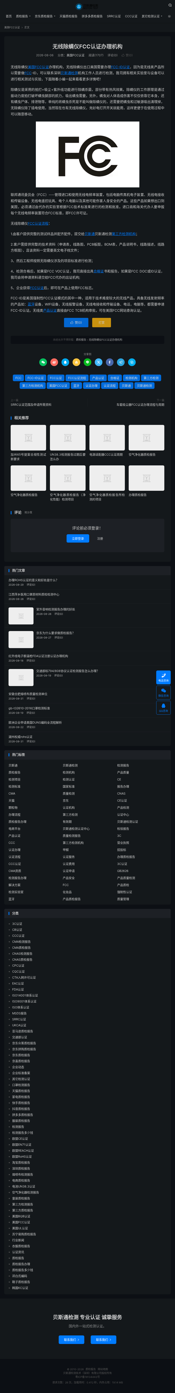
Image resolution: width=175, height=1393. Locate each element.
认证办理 (92, 385)
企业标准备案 (21, 1073)
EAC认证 (18, 983)
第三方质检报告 (22, 1210)
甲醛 (66, 849)
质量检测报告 (72, 835)
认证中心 (123, 814)
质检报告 (87, 6)
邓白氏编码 (19, 1276)
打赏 (102, 322)
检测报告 (123, 765)
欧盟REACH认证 (23, 1150)
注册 (100, 538)
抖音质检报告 (21, 1109)
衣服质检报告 (21, 1246)
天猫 (12, 800)
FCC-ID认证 (120, 67)
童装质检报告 (21, 1198)
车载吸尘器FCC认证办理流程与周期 (140, 404)
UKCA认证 (19, 1025)
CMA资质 (15, 871)
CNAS (121, 793)
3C (119, 835)
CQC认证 (18, 971)
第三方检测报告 (22, 1204)
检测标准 (14, 786)
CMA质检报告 (21, 947)
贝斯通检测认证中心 (76, 828)
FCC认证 (37, 288)
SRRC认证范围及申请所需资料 (31, 404)
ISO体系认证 (20, 1007)
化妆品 (67, 892)
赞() (127, 55)
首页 (9, 16)
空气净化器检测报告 (25, 1192)
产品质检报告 (72, 899)
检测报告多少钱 (22, 1132)
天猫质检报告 (68, 16)
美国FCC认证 (12, 27)
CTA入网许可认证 (24, 977)
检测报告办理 (17, 878)
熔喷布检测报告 (22, 1174)
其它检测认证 (151, 16)
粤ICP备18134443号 (87, 1377)
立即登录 (78, 538)
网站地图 (103, 1369)
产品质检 (123, 885)
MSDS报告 (19, 1013)
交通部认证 (19, 1037)
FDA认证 (18, 989)
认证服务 (69, 857)
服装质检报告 (21, 1120)
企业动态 (18, 1067)
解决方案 (14, 885)
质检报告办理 (17, 821)
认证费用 (69, 864)
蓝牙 (31, 304)
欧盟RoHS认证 (22, 1156)
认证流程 (110, 385)
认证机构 (69, 807)
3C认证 (122, 864)
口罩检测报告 (21, 1085)
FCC (28, 73)
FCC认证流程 (38, 223)
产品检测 (123, 807)
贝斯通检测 (69, 73)
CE (119, 779)
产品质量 (123, 772)
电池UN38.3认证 (23, 1186)
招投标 (121, 849)
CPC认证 (18, 965)
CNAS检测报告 (22, 953)
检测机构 (131, 378)
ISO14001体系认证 (25, 995)
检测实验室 (16, 892)
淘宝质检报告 (21, 1162)
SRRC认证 (114, 16)
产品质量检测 (126, 878)
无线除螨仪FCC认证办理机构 (87, 46)
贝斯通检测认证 (127, 821)
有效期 (67, 821)
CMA (12, 793)
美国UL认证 (20, 1228)
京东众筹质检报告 (24, 1043)
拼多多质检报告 (92, 16)
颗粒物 (13, 807)
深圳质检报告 (21, 1168)
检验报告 (123, 828)
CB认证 (17, 929)
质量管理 (123, 899)
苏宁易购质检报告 (24, 1234)
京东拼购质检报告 (24, 1049)
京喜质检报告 (21, 1061)
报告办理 (123, 786)
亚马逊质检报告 (22, 1031)
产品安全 (69, 878)
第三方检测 (151, 378)
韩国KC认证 (20, 1288)
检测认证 (69, 779)
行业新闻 (18, 1240)
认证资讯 (18, 1252)
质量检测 (69, 793)
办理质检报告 (138, 495)
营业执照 (123, 842)
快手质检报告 (21, 1103)
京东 (66, 800)
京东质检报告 (44, 16)
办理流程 (14, 814)
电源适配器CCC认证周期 (106, 454)
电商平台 (14, 828)
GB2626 (122, 871)
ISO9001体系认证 (24, 1001)
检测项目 (14, 779)
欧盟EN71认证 (21, 1144)
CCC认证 (131, 16)
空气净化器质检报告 (142, 454)
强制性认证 (124, 892)
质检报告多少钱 (22, 1270)
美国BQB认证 (21, 1216)
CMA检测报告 (21, 941)
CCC (12, 842)
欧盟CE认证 (20, 1138)
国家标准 (69, 786)
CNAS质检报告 (22, 959)
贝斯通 (90, 234)
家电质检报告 (21, 1097)
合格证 (98, 271)
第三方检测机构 (124, 234)
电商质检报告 (21, 1180)
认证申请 (69, 871)
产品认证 (50, 310)
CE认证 (122, 800)
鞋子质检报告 (21, 1282)
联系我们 (71, 1339)
